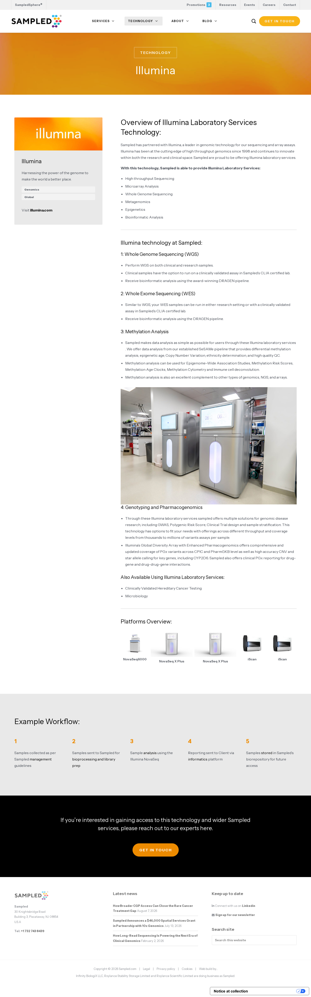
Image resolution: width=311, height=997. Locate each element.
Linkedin (248, 906)
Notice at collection (231, 991)
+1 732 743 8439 (32, 931)
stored (266, 752)
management (41, 759)
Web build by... (208, 969)
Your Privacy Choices (274, 991)
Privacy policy (166, 969)
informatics (197, 759)
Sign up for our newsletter (235, 915)
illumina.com (41, 210)
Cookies (187, 969)
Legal (146, 969)
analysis (150, 752)
